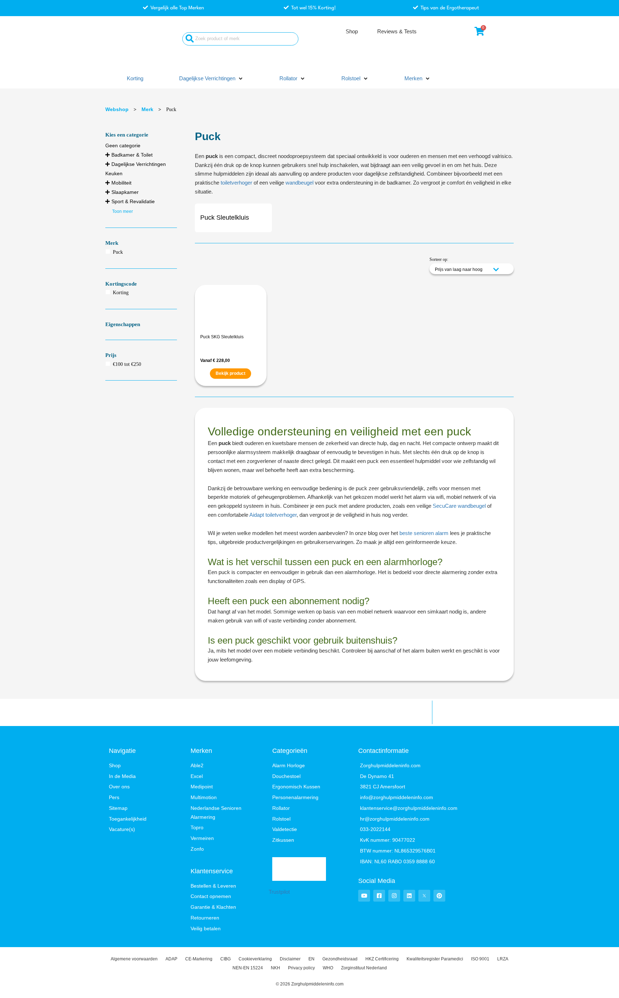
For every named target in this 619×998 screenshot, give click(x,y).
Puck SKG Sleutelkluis (222, 336)
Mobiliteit (121, 183)
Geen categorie (122, 145)
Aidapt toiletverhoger (273, 515)
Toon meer (122, 211)
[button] (211, 78)
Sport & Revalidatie (133, 201)
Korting (121, 292)
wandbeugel (299, 183)
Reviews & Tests (397, 31)
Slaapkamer (125, 192)
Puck (118, 252)
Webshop (117, 109)
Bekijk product (230, 373)
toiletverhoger (236, 183)
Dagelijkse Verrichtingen (138, 164)
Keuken (114, 173)
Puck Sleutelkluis (224, 217)
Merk (147, 109)
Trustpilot (279, 892)
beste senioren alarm (423, 533)
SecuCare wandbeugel (459, 506)
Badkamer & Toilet (132, 155)
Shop (352, 31)
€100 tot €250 (127, 364)
